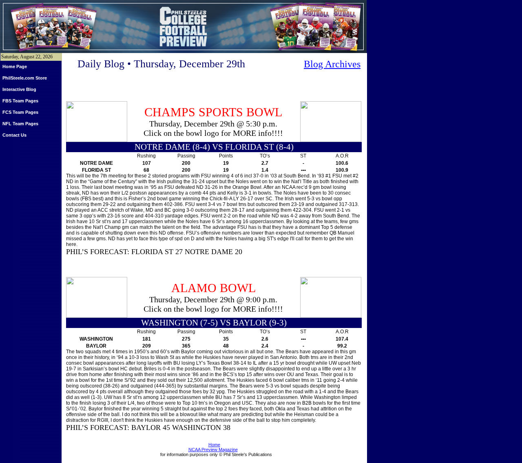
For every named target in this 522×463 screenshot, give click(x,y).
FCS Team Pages (20, 112)
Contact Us (14, 135)
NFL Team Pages (20, 123)
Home (214, 444)
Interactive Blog (19, 89)
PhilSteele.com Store (24, 77)
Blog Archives (332, 64)
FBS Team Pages (20, 100)
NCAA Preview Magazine (213, 449)
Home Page (14, 66)
